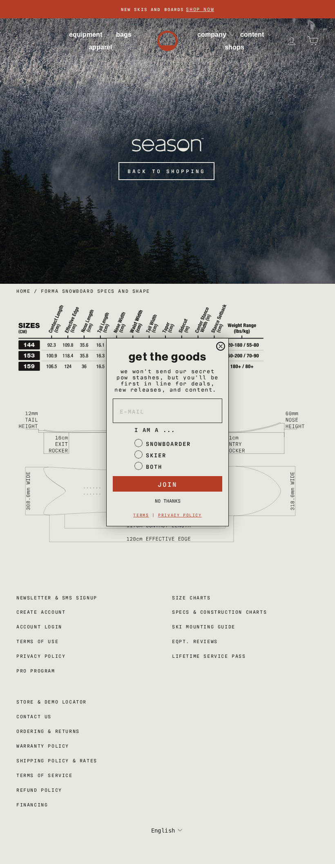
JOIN (167, 483)
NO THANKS (168, 500)
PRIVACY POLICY (179, 514)
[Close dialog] (221, 346)
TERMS (141, 514)
